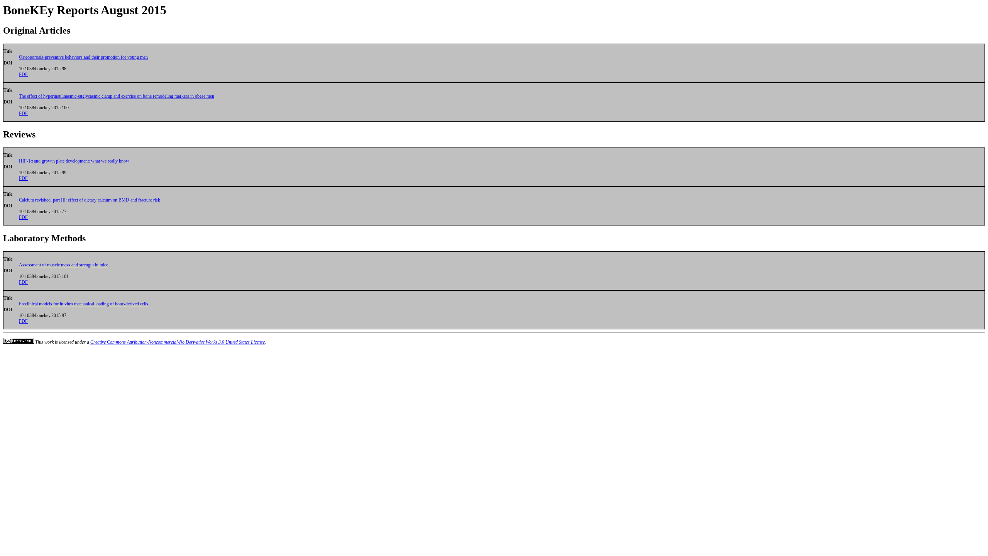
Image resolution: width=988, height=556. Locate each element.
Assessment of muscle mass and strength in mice (63, 265)
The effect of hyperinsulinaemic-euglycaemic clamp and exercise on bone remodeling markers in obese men (116, 96)
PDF (23, 74)
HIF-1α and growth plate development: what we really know (74, 161)
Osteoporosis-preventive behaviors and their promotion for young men (83, 57)
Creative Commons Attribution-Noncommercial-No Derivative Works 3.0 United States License (177, 342)
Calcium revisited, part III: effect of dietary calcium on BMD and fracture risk (89, 200)
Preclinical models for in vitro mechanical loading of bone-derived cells (83, 304)
